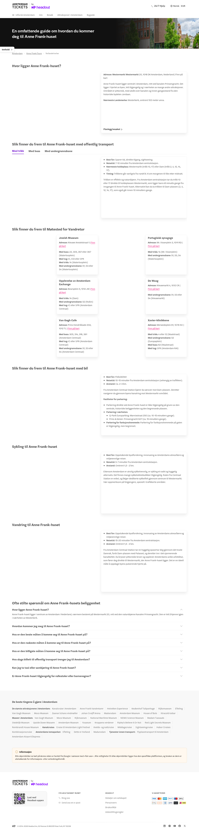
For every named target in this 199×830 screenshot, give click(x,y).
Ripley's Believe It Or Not (129, 722)
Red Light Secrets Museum (158, 722)
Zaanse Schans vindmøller (65, 713)
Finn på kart (154, 245)
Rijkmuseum (81, 717)
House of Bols (150, 713)
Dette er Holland (82, 731)
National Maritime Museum (103, 717)
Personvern (111, 802)
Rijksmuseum (164, 708)
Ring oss (66, 797)
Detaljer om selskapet (115, 797)
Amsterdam (17, 53)
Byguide (91, 14)
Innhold (6, 49)
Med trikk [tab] (18, 151)
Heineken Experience (117, 708)
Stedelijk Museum (20, 722)
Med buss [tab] (34, 151)
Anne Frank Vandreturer (91, 708)
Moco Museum (41, 713)
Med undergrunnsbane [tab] (58, 151)
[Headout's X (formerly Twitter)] (185, 826)
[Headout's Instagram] (169, 826)
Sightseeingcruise (144, 727)
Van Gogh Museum (21, 713)
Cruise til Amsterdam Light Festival (73, 727)
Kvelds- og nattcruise (104, 727)
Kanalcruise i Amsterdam (64, 708)
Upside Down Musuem (44, 722)
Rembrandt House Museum (25, 727)
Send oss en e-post (71, 802)
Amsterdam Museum (130, 713)
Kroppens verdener (104, 722)
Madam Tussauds (155, 717)
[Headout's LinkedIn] (164, 826)
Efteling (179, 708)
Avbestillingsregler (114, 811)
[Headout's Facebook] (179, 826)
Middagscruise (125, 727)
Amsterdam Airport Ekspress (26, 736)
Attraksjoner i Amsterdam (69, 14)
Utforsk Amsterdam (25, 14)
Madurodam (110, 713)
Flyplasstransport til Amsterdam (152, 731)
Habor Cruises (163, 727)
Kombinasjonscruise (22, 731)
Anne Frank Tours (34, 53)
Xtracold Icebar (168, 713)
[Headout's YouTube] (175, 826)
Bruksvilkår (110, 807)
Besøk (50, 14)
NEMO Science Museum (132, 717)
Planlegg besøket (111, 129)
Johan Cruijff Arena (90, 713)
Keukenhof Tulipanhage (143, 708)
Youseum (86, 722)
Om (41, 14)
